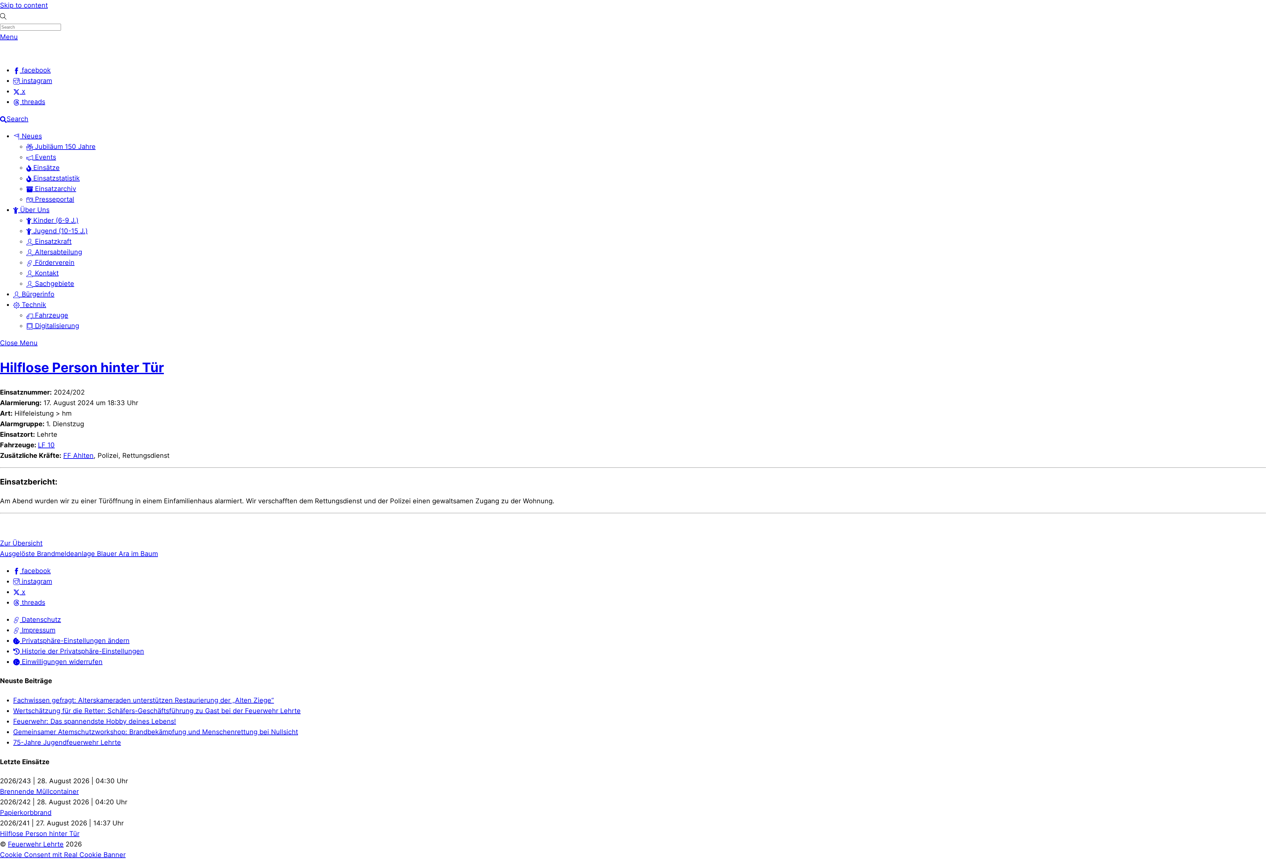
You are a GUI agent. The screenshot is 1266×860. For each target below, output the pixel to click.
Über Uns (33, 210)
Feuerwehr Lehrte (36, 844)
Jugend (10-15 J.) (59, 231)
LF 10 (46, 445)
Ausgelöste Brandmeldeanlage (47, 554)
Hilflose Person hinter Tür (82, 367)
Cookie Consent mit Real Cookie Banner (63, 855)
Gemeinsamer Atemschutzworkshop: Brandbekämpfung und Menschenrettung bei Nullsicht (155, 732)
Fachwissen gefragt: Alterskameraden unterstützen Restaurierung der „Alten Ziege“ (143, 700)
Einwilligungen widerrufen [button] (61, 662)
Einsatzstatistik (55, 178)
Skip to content (24, 5)
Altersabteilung (57, 252)
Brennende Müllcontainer (39, 791)
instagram (36, 581)
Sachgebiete (53, 284)
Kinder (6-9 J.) (54, 220)
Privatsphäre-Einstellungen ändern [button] (75, 641)
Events (44, 157)
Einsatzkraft (52, 241)
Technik (33, 305)
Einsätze (45, 168)
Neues (31, 136)
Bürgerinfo (37, 294)
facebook (35, 571)
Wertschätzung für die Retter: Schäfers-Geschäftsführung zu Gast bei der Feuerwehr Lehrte (157, 711)
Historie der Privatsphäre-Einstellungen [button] (82, 651)
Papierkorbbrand (25, 813)
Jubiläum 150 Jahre (64, 147)
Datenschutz (40, 620)
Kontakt (46, 273)
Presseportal (53, 199)
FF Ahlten (78, 455)
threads (32, 602)
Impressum (37, 630)
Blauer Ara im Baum (126, 554)
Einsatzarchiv (54, 189)
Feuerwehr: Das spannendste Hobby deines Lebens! (94, 721)
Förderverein (54, 262)
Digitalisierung (56, 326)
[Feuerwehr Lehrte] (11, 53)
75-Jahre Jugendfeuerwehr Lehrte (67, 742)
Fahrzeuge (50, 315)
